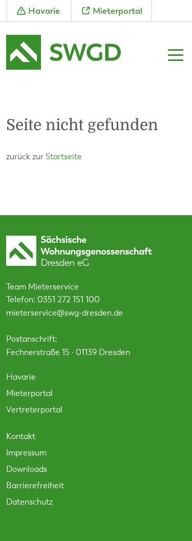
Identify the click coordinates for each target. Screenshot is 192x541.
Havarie (44, 11)
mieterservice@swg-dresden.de (64, 313)
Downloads (26, 469)
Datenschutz (29, 502)
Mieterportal (117, 11)
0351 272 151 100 (68, 299)
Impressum (26, 452)
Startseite (64, 156)
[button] (175, 54)
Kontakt (20, 436)
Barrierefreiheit (35, 485)
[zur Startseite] (63, 54)
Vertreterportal (34, 409)
